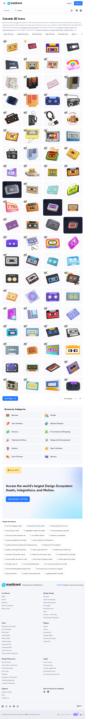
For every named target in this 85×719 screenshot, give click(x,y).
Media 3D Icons (77, 34)
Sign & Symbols (56, 448)
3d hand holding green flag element (18, 569)
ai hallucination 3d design (66, 554)
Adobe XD (46, 641)
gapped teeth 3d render (55, 573)
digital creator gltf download (16, 550)
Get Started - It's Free (17, 499)
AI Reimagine (6, 641)
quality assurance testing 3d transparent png (21, 545)
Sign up (78, 3)
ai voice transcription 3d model (56, 564)
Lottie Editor (6, 635)
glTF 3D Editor (6, 629)
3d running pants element (60, 531)
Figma (45, 626)
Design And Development (60, 440)
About (4, 599)
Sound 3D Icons (63, 34)
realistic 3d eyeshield (58, 535)
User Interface (17, 423)
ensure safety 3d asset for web (16, 559)
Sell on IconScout (7, 605)
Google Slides (48, 635)
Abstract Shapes (56, 423)
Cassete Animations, (43, 30)
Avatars (15, 448)
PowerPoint (47, 632)
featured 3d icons (8, 30)
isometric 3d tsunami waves (15, 554)
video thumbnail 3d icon (59, 526)
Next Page (9, 398)
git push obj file (11, 573)
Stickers (53, 456)
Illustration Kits (48, 608)
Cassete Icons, (68, 30)
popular (66, 27)
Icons (45, 612)
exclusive (60, 27)
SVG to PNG (6, 638)
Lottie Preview (6, 650)
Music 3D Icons (8, 34)
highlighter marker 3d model (35, 531)
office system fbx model (67, 559)
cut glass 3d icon (12, 564)
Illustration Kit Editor (9, 626)
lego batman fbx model (37, 526)
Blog (3, 596)
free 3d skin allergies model (43, 559)
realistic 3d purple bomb (31, 573)
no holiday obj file (38, 535)
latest (72, 27)
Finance (15, 432)
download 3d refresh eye (62, 550)
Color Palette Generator (10, 653)
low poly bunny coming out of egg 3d (50, 569)
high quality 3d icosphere (52, 545)
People (53, 415)
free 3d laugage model (14, 526)
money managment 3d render (16, 540)
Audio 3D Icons (37, 34)
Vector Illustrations (49, 602)
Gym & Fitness (17, 456)
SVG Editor (5, 632)
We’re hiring (6, 608)
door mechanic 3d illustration (43, 540)
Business (15, 415)
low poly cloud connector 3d (15, 535)
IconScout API (6, 644)
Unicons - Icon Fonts (50, 615)
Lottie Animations (49, 599)
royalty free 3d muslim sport (41, 554)
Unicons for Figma (49, 638)
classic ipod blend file (40, 550)
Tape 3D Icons (50, 34)
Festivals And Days (19, 440)
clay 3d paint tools (12, 531)
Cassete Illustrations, (57, 30)
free (17, 22)
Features (4, 602)
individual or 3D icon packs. (29, 27)
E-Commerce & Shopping (60, 432)
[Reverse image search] (71, 10)
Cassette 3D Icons (23, 34)
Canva (45, 629)
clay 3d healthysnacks (31, 564)
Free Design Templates (51, 618)
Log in (69, 3)
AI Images (46, 605)
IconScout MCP (7, 647)
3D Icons (46, 596)
